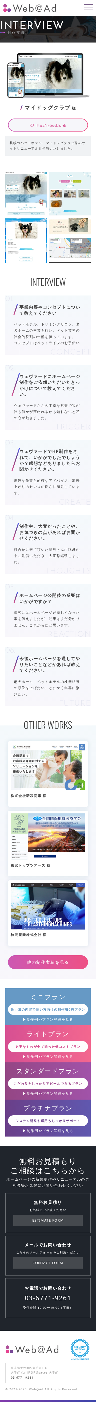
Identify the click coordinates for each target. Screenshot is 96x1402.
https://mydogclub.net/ (51, 125)
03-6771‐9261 (48, 1298)
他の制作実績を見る (48, 962)
